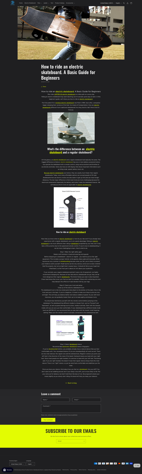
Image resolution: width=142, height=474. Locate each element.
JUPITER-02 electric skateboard (64, 94)
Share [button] (44, 86)
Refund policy (65, 469)
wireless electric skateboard (65, 103)
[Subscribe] (84, 441)
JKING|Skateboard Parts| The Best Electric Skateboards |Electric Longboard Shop (32, 469)
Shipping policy (91, 469)
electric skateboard (65, 91)
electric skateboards (84, 185)
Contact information (101, 469)
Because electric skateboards (53, 173)
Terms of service (82, 469)
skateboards (66, 277)
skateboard (75, 243)
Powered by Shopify (56, 469)
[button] (39, 3)
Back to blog (72, 383)
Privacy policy (74, 469)
